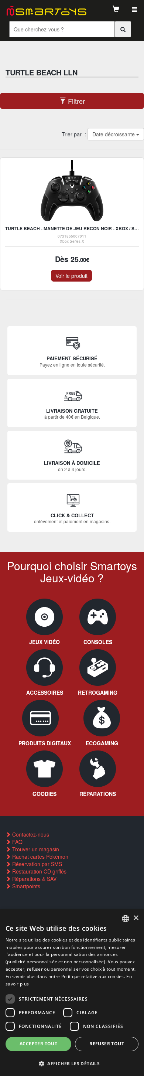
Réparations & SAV (33, 878)
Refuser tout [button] (106, 1044)
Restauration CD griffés (38, 871)
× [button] (135, 918)
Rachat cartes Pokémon (39, 856)
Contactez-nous (30, 834)
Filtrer (75, 101)
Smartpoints (25, 886)
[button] (72, 1063)
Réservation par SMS (36, 864)
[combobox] (125, 918)
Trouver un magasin (35, 849)
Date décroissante (114, 134)
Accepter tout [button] (38, 1044)
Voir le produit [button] (71, 275)
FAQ (17, 841)
